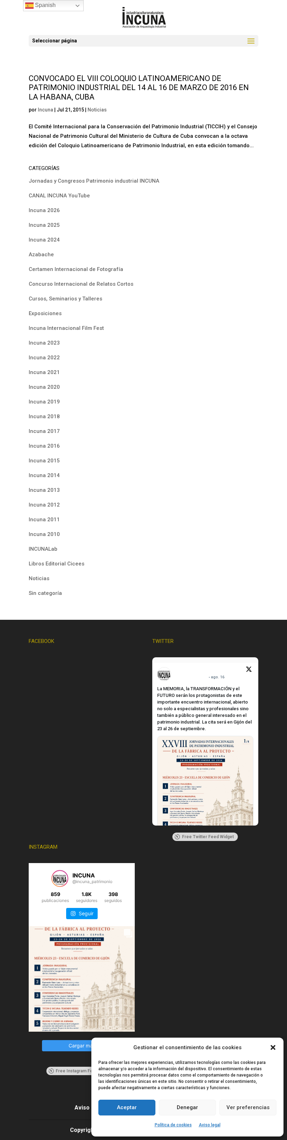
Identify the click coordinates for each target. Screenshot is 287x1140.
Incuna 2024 (44, 240)
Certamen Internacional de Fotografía (76, 269)
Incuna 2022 (44, 357)
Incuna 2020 (44, 387)
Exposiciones (45, 313)
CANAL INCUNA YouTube (59, 195)
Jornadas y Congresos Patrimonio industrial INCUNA (94, 181)
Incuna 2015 (44, 460)
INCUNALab (43, 549)
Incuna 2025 (44, 225)
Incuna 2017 (44, 431)
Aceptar (127, 1107)
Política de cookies (173, 1124)
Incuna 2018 (44, 416)
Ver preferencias (248, 1107)
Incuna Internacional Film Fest (66, 328)
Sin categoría (45, 593)
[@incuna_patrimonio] (60, 878)
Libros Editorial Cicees (56, 564)
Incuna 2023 (44, 343)
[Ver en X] (249, 670)
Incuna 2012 (44, 505)
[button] (273, 1047)
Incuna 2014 (44, 475)
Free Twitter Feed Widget (208, 836)
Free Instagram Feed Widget (84, 1070)
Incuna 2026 (44, 210)
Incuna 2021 (44, 372)
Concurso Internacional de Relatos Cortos (81, 284)
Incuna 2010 (44, 534)
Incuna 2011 (44, 519)
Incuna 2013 (44, 490)
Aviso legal (209, 1124)
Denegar (187, 1107)
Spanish (45, 5)
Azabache (41, 254)
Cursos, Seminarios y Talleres (65, 299)
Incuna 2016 (44, 446)
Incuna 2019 (44, 402)
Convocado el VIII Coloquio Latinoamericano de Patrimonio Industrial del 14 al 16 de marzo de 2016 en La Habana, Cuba (139, 87)
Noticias (97, 110)
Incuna (45, 110)
